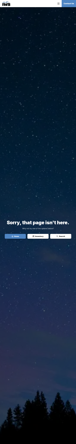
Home (16, 236)
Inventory (39, 236)
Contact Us (69, 3)
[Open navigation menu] (58, 3)
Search (62, 236)
